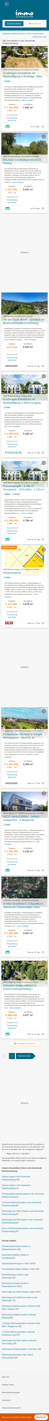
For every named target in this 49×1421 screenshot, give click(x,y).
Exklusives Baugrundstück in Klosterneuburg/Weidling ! (19, 987)
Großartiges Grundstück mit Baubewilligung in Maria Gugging (22, 401)
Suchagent (36, 24)
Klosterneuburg (12, 572)
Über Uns (5, 1377)
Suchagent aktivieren (26, 1043)
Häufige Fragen (8, 1385)
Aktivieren (41, 1417)
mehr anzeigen (27, 100)
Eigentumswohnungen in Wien (15, 1264)
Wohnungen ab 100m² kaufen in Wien (19, 1292)
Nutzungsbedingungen (11, 1392)
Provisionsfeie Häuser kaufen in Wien (18, 1269)
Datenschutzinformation (11, 1408)
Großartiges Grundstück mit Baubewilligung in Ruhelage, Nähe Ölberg (22, 75)
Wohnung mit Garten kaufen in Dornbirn (19, 1349)
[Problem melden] (43, 126)
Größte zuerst (37, 37)
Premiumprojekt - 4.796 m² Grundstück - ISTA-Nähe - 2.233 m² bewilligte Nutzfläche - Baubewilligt (23, 488)
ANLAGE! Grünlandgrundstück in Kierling (22, 161)
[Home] (24, 14)
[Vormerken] (44, 50)
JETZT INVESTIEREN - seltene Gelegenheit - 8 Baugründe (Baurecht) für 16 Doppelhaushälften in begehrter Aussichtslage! (24, 818)
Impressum (6, 1400)
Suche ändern (15, 24)
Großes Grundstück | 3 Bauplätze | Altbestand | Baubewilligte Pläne (23, 905)
